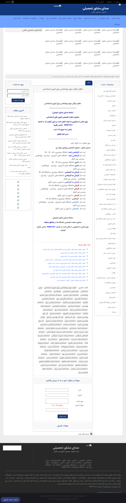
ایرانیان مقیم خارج (65, 18)
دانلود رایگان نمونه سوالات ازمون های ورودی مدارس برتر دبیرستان (66, 263)
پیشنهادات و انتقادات (30, 18)
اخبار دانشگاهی (111, 248)
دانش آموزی (112, 224)
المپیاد (114, 125)
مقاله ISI (113, 234)
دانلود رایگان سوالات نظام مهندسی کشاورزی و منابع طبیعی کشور (67, 267)
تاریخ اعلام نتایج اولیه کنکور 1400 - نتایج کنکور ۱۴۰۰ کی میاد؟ (18, 124)
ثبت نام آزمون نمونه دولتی (107, 204)
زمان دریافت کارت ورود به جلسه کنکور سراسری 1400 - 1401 (18, 154)
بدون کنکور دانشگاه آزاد (108, 209)
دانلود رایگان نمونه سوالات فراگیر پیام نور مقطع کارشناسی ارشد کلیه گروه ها (64, 249)
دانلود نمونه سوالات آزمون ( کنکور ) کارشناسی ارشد (71, 280)
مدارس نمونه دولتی (109, 120)
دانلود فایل (112, 297)
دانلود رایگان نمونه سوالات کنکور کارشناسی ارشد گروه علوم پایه (67, 277)
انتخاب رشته (112, 111)
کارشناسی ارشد (111, 199)
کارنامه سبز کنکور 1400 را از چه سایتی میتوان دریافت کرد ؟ (19, 148)
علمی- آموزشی (111, 268)
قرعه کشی (17, 18)
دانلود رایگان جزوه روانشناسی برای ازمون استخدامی (63, 89)
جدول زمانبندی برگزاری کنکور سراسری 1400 (19, 160)
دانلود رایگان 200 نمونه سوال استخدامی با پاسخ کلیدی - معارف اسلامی (65, 260)
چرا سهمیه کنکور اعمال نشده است (19, 166)
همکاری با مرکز (51, 18)
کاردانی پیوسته (111, 130)
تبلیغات (41, 18)
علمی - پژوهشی (110, 214)
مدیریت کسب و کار (109, 253)
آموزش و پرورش (110, 293)
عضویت (109, 2)
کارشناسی (113, 288)
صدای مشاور (112, 307)
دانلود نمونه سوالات (109, 179)
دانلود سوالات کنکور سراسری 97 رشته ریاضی (73, 253)
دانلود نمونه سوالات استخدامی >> (91, 77)
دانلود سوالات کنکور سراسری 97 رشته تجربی (73, 256)
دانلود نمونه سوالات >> (107, 77)
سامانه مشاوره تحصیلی (50, 496)
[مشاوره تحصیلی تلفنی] (120, 4)
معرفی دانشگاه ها (110, 283)
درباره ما (117, 2)
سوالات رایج (78, 18)
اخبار (88, 82)
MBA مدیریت (111, 229)
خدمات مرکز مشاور (90, 18)
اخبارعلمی (113, 263)
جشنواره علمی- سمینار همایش (106, 278)
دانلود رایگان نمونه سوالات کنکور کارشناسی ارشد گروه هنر (69, 270)
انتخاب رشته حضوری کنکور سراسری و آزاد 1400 (20, 130)
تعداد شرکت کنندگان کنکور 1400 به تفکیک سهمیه (18, 117)
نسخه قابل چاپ (83, 434)
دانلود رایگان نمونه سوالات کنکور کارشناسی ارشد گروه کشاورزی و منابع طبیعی (63, 274)
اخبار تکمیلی (112, 258)
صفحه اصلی (116, 18)
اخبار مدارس (112, 135)
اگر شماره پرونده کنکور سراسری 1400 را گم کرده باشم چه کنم (19, 142)
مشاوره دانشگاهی (110, 160)
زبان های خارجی (111, 170)
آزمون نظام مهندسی (109, 91)
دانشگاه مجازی (111, 150)
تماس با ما (100, 2)
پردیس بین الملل (110, 145)
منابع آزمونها (112, 243)
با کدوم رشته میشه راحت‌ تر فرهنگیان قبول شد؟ (20, 172)
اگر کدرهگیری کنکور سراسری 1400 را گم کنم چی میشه (19, 136)
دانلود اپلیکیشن (104, 18)
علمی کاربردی (111, 101)
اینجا (80, 143)
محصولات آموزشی (110, 175)
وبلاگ (114, 312)
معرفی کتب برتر (111, 194)
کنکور (114, 106)
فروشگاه (117, 24)
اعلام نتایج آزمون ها (109, 165)
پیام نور (113, 140)
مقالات (113, 273)
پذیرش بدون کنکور (110, 155)
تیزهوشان (113, 116)
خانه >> (117, 77)
